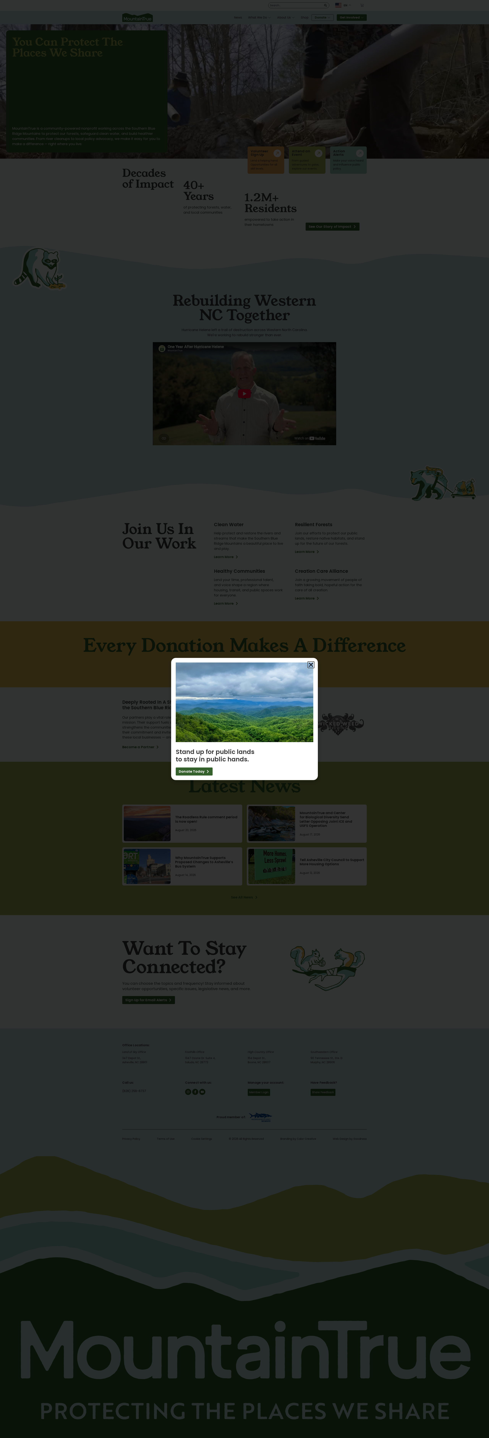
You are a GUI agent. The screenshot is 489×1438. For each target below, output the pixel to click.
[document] (244, 719)
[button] (311, 665)
